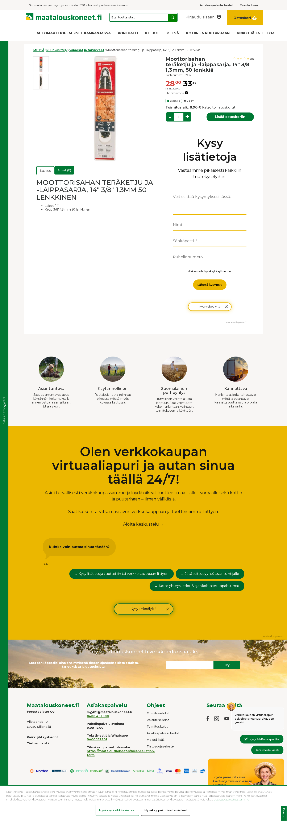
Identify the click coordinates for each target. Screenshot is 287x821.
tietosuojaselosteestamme (231, 799)
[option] (41, 64)
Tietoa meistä (38, 743)
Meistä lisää (156, 740)
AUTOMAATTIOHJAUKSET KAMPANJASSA (74, 33)
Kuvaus (45, 171)
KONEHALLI (128, 33)
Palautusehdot (158, 720)
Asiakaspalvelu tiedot (163, 733)
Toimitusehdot (158, 713)
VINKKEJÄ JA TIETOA (256, 33)
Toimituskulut (157, 726)
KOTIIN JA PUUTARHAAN (208, 33)
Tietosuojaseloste (160, 746)
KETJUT (152, 33)
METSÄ (172, 33)
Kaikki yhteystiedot (42, 737)
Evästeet (284, 813)
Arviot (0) (64, 170)
